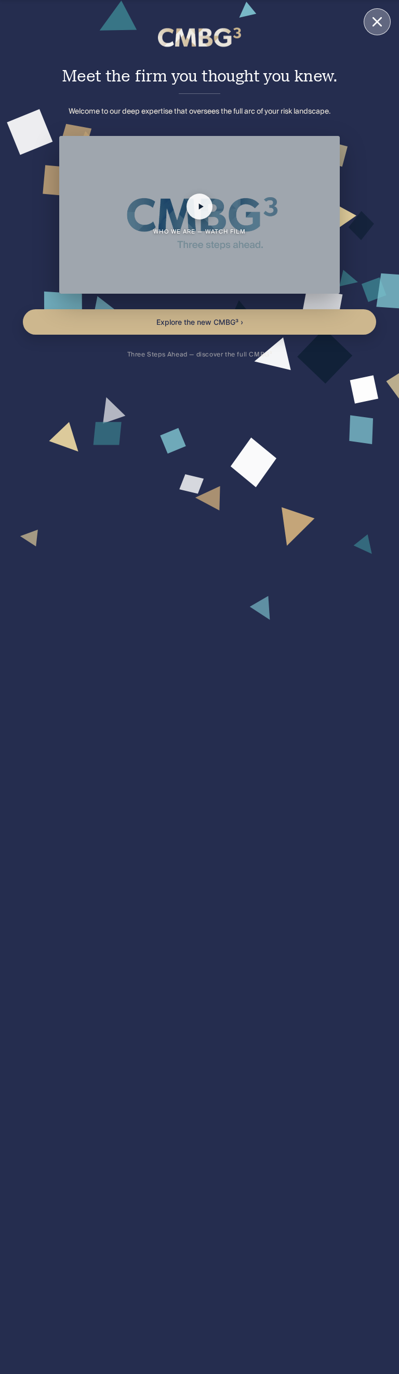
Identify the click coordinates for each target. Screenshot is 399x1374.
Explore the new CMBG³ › (199, 322)
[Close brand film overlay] (377, 21)
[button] (199, 215)
